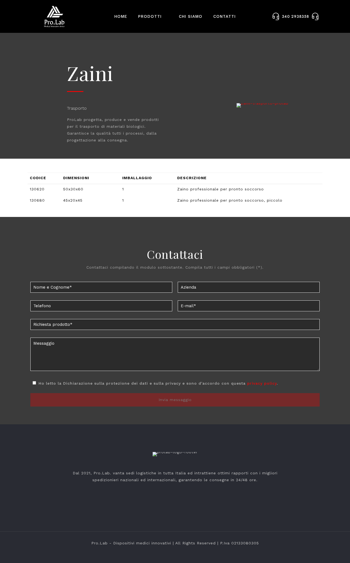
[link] (262, 105)
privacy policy (262, 383)
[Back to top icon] (323, 552)
